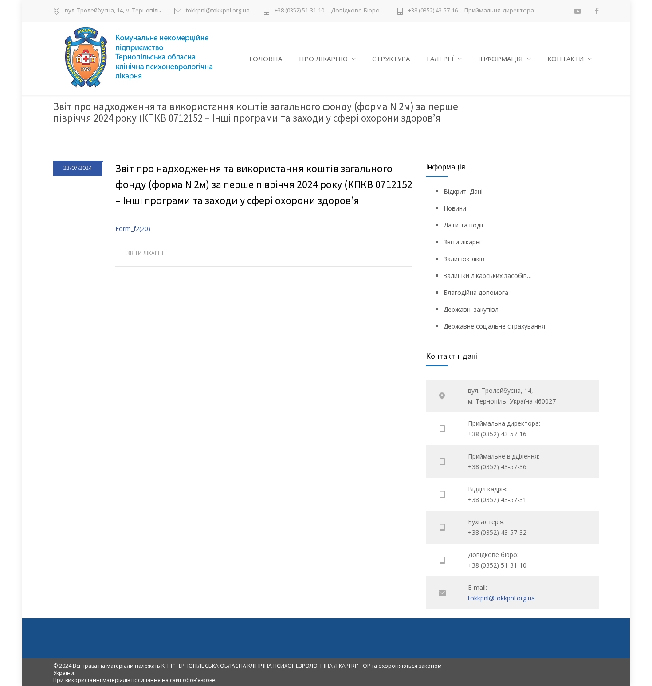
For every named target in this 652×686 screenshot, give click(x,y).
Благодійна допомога (476, 292)
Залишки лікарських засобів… (488, 275)
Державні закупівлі (472, 309)
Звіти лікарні (144, 253)
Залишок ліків (464, 259)
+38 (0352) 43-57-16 (433, 11)
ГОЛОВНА (265, 58)
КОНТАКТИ (565, 58)
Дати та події (463, 225)
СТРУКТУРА (391, 58)
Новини (455, 208)
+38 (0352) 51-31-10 (299, 11)
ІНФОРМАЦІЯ (500, 58)
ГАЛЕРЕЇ (440, 58)
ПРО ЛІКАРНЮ (323, 58)
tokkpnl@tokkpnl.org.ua (218, 11)
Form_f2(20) (132, 228)
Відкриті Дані (463, 191)
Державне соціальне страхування (494, 326)
